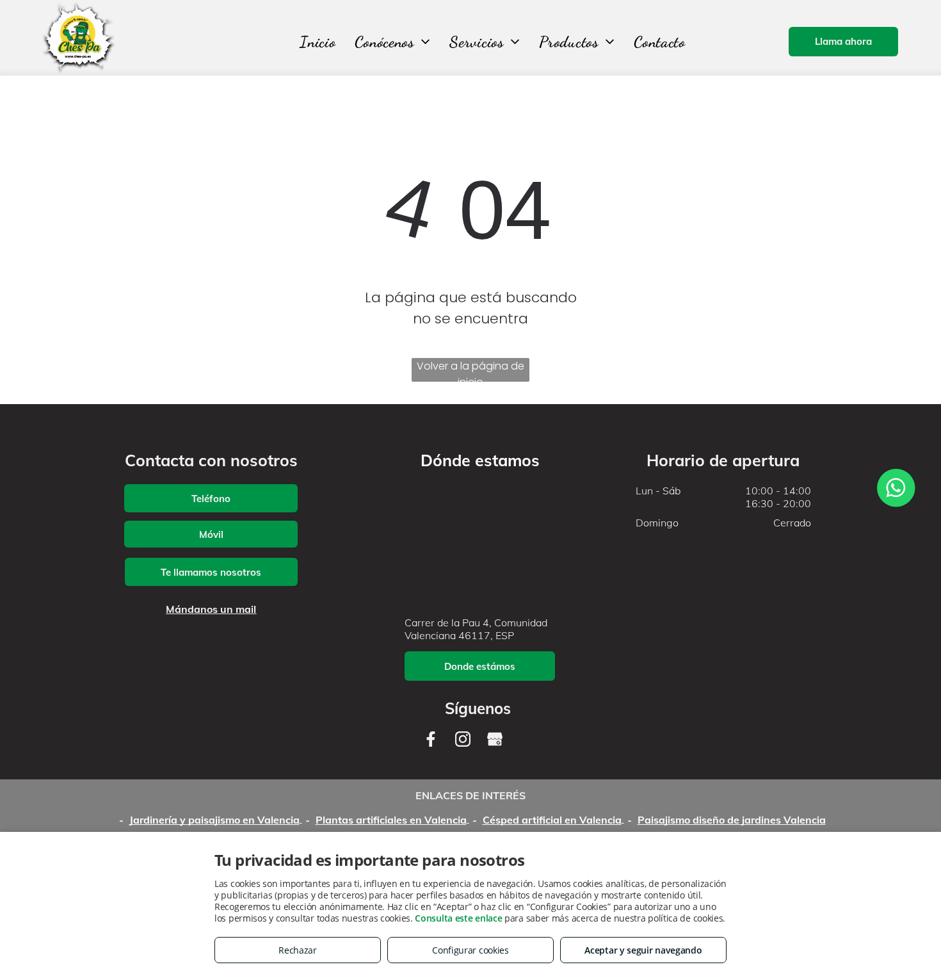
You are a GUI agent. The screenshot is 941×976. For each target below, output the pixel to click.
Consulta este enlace (458, 918)
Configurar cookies (470, 950)
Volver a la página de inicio (470, 370)
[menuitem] (317, 42)
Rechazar (297, 950)
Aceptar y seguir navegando (643, 950)
